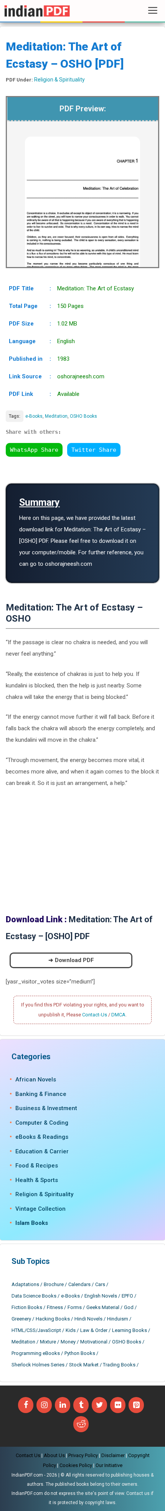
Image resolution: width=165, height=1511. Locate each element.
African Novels (35, 1079)
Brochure (54, 1284)
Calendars (79, 1284)
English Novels (100, 1296)
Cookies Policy (75, 1465)
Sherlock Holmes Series (38, 1365)
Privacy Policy (83, 1455)
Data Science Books (34, 1296)
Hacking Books (53, 1319)
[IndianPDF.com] (37, 11)
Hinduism (117, 1319)
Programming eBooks (36, 1353)
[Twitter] (99, 1405)
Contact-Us (94, 1015)
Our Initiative (109, 1465)
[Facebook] (25, 1405)
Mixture (48, 1342)
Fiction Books (27, 1307)
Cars (100, 1284)
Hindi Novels (88, 1319)
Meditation (56, 416)
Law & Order (93, 1330)
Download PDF (74, 960)
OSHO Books (83, 416)
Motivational (93, 1342)
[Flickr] (117, 1405)
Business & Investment (46, 1108)
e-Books (34, 416)
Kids (71, 1330)
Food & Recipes (36, 1165)
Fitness (55, 1307)
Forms (75, 1307)
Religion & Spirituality (59, 80)
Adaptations (25, 1284)
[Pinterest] (136, 1405)
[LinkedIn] (62, 1405)
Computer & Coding (41, 1122)
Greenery (21, 1319)
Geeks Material (102, 1307)
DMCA (118, 1015)
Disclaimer (113, 1455)
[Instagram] (44, 1405)
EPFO (127, 1296)
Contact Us (28, 1455)
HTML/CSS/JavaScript (36, 1330)
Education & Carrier (42, 1151)
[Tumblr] (81, 1405)
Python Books (79, 1353)
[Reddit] (81, 1424)
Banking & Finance (40, 1094)
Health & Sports (36, 1180)
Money (68, 1342)
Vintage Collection (40, 1208)
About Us (54, 1455)
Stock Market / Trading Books (102, 1365)
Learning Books (129, 1330)
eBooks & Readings (41, 1136)
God (129, 1307)
